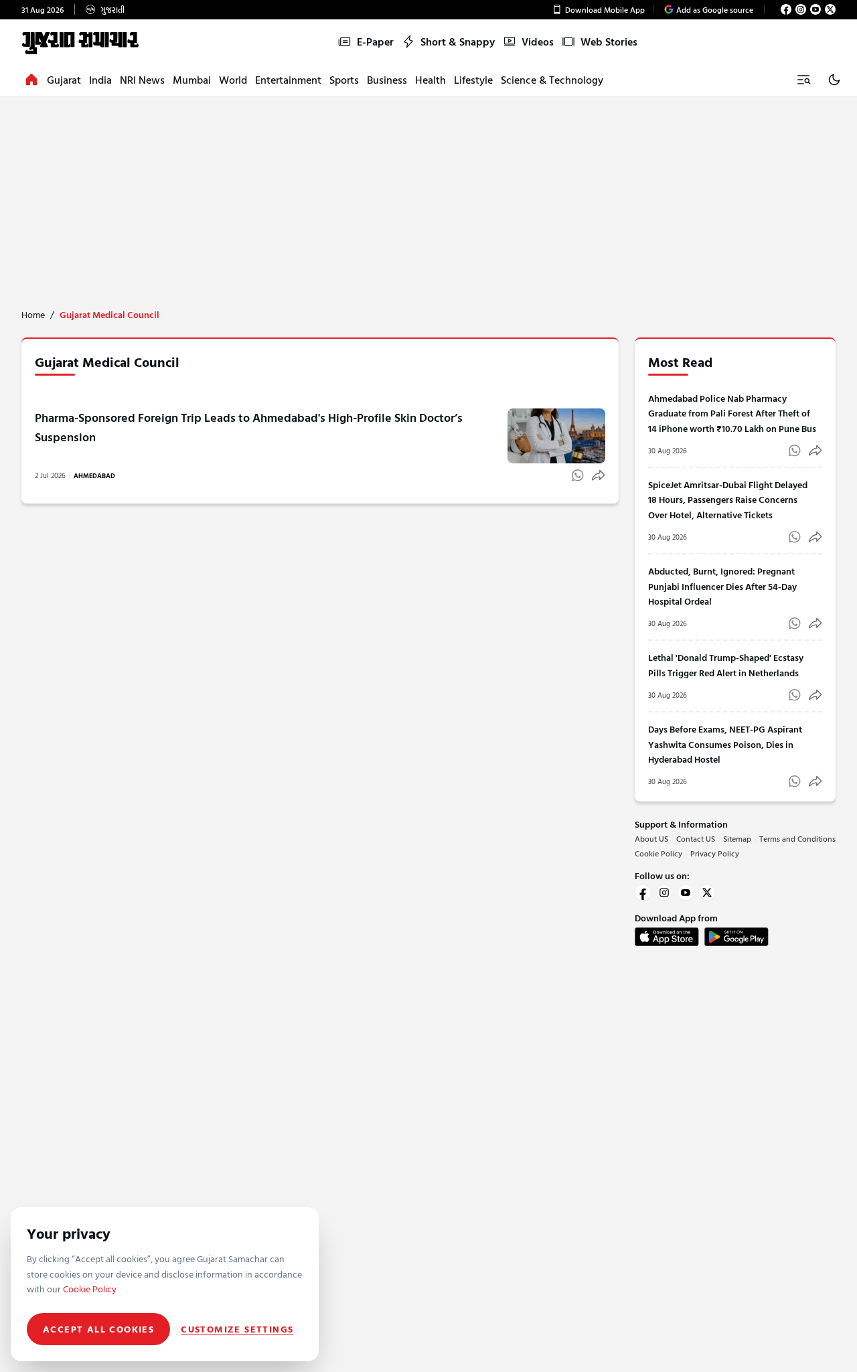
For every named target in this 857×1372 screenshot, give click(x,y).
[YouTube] (815, 9)
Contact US (695, 838)
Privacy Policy (714, 853)
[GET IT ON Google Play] (736, 936)
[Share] (598, 475)
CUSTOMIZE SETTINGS (237, 1329)
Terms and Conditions (797, 838)
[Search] (803, 80)
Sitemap (737, 838)
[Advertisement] (428, 197)
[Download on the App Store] (667, 936)
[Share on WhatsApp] (578, 475)
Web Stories (608, 41)
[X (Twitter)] (830, 9)
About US (651, 838)
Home (33, 314)
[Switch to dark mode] (834, 79)
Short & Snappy (457, 41)
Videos (538, 41)
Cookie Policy (658, 853)
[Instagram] (800, 9)
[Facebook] (786, 9)
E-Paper (375, 41)
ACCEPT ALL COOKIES (98, 1329)
